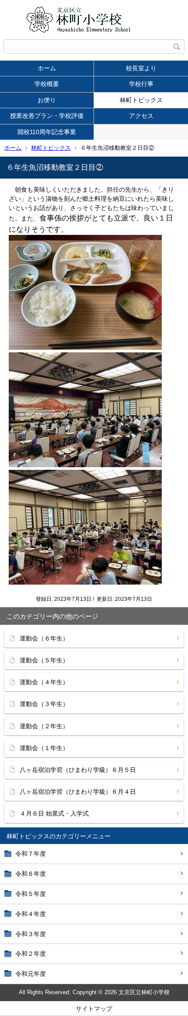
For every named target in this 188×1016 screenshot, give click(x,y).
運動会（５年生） (44, 660)
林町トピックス (141, 99)
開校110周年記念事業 (46, 131)
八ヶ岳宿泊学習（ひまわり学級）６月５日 (78, 769)
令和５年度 (30, 893)
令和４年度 (30, 913)
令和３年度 (30, 933)
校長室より (141, 68)
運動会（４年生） (44, 681)
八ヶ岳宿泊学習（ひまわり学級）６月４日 (78, 791)
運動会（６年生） (44, 638)
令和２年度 (30, 953)
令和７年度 (30, 853)
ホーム (47, 68)
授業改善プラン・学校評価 (47, 115)
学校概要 (47, 83)
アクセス (141, 115)
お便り (47, 99)
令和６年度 (30, 873)
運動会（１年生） (44, 747)
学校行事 (141, 83)
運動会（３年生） (44, 703)
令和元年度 (30, 973)
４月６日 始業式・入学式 (54, 813)
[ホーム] (94, 20)
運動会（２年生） (44, 726)
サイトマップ (94, 1008)
